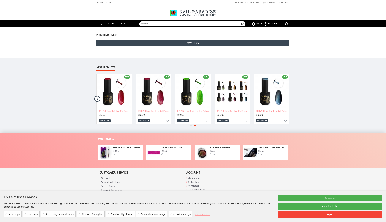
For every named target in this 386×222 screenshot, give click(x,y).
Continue (193, 42)
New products (105, 67)
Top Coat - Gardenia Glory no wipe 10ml (272, 147)
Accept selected (330, 206)
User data (33, 214)
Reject (330, 214)
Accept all (330, 197)
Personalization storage (153, 214)
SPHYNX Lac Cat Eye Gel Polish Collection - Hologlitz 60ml (233, 111)
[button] (97, 99)
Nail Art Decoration (220, 147)
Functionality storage (122, 214)
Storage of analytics (92, 214)
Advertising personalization (60, 214)
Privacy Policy (202, 214)
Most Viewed (106, 139)
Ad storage (14, 214)
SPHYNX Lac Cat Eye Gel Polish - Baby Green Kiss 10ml (193, 111)
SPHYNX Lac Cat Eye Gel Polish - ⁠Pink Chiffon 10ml (115, 111)
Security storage (182, 214)
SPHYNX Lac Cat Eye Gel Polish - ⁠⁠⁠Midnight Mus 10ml (272, 111)
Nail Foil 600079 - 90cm (126, 147)
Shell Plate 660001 (172, 147)
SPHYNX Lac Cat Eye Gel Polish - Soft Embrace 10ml (154, 111)
